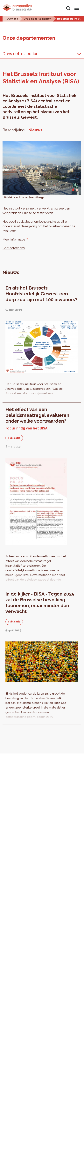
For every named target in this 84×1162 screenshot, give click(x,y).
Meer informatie (14, 239)
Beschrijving (14, 130)
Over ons (12, 18)
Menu (76, 6)
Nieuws (35, 130)
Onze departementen (37, 18)
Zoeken (68, 6)
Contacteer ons (14, 248)
